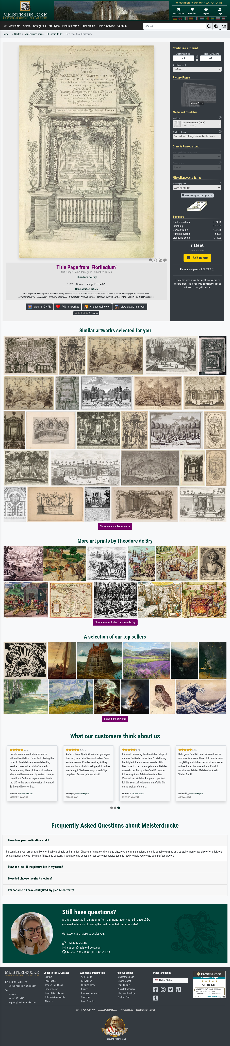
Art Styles (54, 26)
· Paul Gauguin (123, 985)
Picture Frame (70, 26)
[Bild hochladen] (223, 26)
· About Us (48, 1001)
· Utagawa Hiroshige (126, 993)
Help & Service (106, 26)
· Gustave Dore (123, 997)
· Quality (84, 989)
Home (5, 34)
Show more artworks (115, 718)
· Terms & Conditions (53, 985)
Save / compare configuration (198, 195)
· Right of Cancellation (54, 993)
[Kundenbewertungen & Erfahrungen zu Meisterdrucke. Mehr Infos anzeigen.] (209, 984)
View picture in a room (132, 306)
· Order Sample (87, 1001)
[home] (5, 26)
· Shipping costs (87, 985)
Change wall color (99, 306)
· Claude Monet (124, 981)
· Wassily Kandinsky (126, 989)
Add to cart (199, 258)
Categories (39, 26)
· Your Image (86, 977)
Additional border (180, 65)
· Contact (48, 977)
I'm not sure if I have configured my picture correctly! (41, 890)
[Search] (209, 26)
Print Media (88, 26)
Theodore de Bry (54, 34)
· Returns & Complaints (54, 997)
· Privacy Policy (51, 989)
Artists (26, 26)
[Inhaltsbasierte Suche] (216, 26)
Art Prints (14, 26)
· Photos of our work (89, 993)
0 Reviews (93, 313)
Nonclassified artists (34, 34)
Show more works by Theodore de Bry (115, 622)
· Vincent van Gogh (125, 977)
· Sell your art (86, 981)
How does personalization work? (28, 840)
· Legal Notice (50, 981)
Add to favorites (69, 306)
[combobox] (197, 69)
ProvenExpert (25, 793)
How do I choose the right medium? (30, 878)
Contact (122, 25)
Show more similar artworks (115, 526)
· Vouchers (85, 997)
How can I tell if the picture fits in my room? (35, 867)
